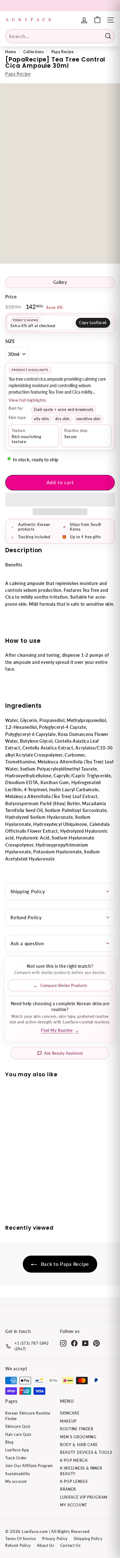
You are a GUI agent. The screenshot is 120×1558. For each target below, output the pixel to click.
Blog (9, 1442)
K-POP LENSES (74, 1481)
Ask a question (27, 943)
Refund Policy (26, 917)
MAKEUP (68, 1421)
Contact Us (70, 1545)
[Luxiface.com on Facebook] (74, 1343)
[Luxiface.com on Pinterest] (96, 1343)
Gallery (60, 282)
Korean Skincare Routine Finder (27, 1416)
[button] (60, 499)
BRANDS (68, 1489)
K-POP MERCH (74, 1460)
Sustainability (17, 1473)
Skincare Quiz (17, 1426)
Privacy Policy (55, 1538)
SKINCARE (70, 1413)
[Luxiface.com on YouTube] (85, 1343)
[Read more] (97, 20)
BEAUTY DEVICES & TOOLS (86, 1452)
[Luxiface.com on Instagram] (63, 1343)
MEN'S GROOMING (78, 1437)
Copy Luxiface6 (93, 323)
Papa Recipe (62, 51)
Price (11, 296)
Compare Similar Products (63, 985)
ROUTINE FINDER (77, 1429)
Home (10, 51)
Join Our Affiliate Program (29, 1465)
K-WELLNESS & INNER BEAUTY (81, 1471)
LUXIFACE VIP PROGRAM (83, 1497)
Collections (33, 51)
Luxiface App (17, 1450)
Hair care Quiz (18, 1434)
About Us (45, 1545)
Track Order (16, 1458)
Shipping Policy (27, 891)
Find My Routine (60, 1030)
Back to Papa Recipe (64, 1264)
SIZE (10, 341)
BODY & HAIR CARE (79, 1444)
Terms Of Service (20, 1538)
